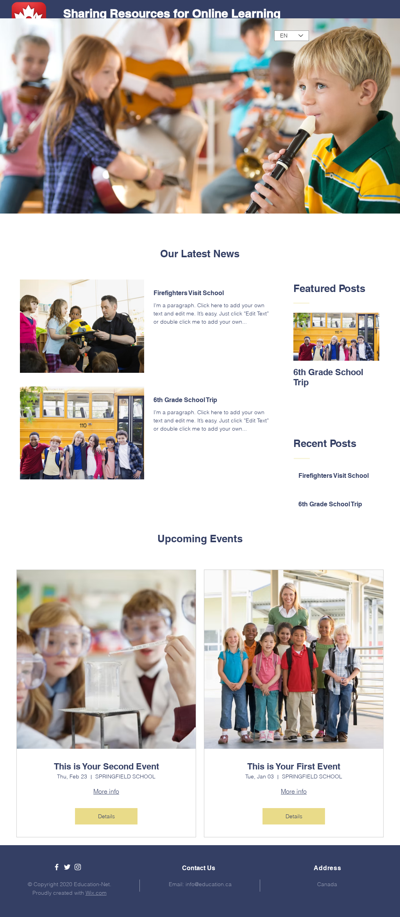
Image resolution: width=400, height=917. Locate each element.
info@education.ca (209, 884)
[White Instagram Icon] (77, 867)
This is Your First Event (293, 766)
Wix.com (96, 892)
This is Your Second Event (106, 766)
